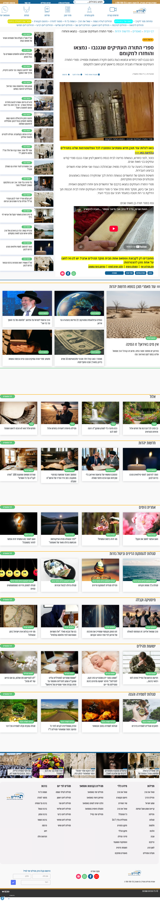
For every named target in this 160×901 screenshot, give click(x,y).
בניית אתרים (11, 895)
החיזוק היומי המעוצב (96, 266)
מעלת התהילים (148, 853)
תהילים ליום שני (82, 25)
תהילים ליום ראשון (100, 25)
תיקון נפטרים (122, 825)
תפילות (150, 786)
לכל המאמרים (7, 396)
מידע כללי (122, 786)
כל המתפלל (122, 814)
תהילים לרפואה (136, 25)
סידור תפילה (122, 836)
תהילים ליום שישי (64, 825)
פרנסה (44, 825)
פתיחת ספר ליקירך (143, 21)
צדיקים (151, 842)
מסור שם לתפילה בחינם (19, 21)
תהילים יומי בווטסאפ (95, 792)
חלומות (151, 825)
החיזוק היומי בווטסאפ (95, 797)
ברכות (44, 786)
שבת (152, 836)
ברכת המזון (42, 814)
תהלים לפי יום (64, 786)
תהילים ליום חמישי (25, 25)
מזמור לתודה (56, 21)
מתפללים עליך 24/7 (119, 820)
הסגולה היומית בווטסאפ (94, 809)
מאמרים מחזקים (121, 853)
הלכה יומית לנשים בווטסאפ (93, 803)
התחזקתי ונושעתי (120, 842)
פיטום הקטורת (41, 21)
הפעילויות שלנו (64, 2)
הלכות (152, 831)
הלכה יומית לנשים (115, 266)
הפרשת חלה (42, 836)
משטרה (114, 273)
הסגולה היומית (132, 266)
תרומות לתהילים (9, 2)
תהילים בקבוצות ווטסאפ (91, 786)
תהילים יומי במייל (96, 814)
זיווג (45, 831)
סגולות (151, 820)
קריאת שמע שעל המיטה (145, 809)
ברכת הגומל (42, 809)
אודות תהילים (46, 2)
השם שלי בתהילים (123, 21)
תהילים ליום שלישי (63, 25)
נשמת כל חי (70, 21)
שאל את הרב (84, 21)
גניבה (150, 273)
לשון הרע (151, 847)
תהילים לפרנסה (119, 25)
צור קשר (27, 2)
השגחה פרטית (121, 847)
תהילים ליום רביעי (44, 25)
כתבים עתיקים (140, 273)
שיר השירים (122, 803)
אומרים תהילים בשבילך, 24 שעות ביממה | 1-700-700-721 (136, 2)
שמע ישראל (149, 803)
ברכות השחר (42, 820)
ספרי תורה (129, 273)
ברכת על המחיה (41, 803)
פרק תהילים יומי (147, 266)
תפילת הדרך (149, 797)
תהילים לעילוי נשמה (102, 21)
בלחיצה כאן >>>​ (144, 152)
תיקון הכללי (122, 831)
